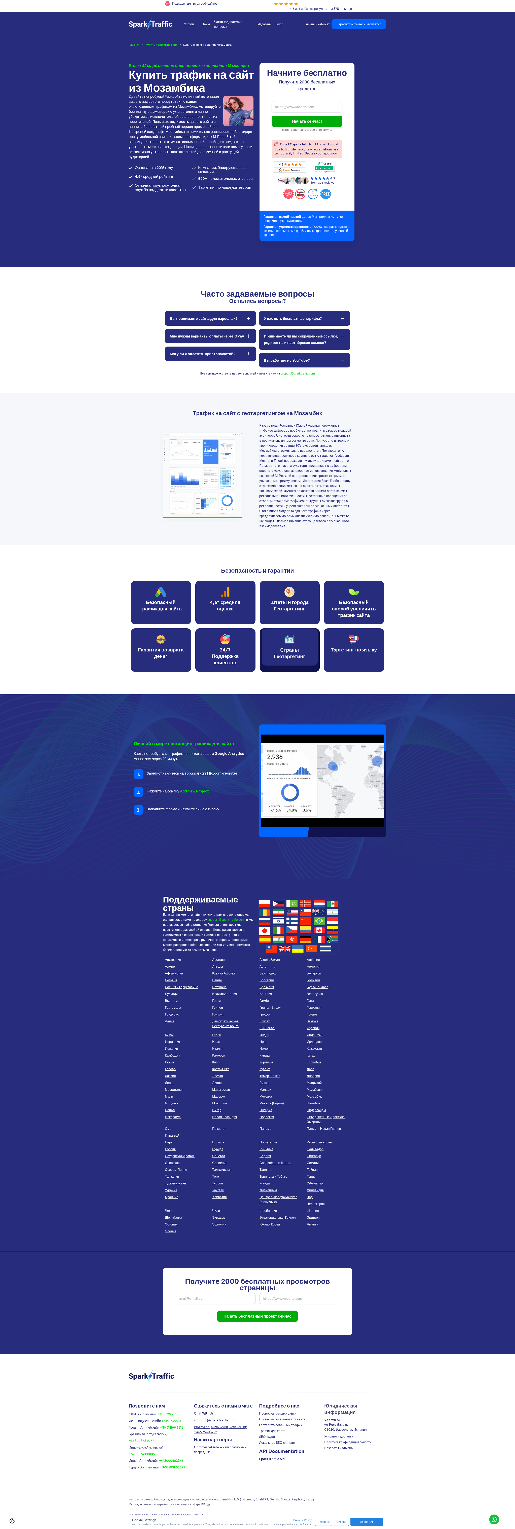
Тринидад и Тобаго (273, 1176)
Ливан (169, 1083)
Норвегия (267, 1117)
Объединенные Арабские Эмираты (326, 1119)
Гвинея (217, 1007)
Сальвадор (315, 1149)
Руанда (217, 1149)
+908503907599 (172, 1467)
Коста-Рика (220, 1069)
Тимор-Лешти (270, 1076)
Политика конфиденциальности (347, 1442)
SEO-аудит (267, 1437)
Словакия (172, 1163)
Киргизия (266, 1062)
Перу (169, 1142)
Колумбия (314, 1062)
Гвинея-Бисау (270, 1007)
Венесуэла (315, 994)
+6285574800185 (142, 1454)
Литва (264, 1083)
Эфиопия (219, 1224)
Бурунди (171, 994)
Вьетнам (171, 1001)
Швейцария (268, 1211)
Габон (216, 1035)
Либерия (313, 1076)
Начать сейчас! (307, 121)
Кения (169, 1062)
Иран (263, 1042)
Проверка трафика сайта (277, 1413)
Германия (314, 1007)
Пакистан (219, 1129)
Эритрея (313, 1217)
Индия (264, 1035)
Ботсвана (219, 987)
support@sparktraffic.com (297, 373)
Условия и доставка (338, 1436)
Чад (310, 1197)
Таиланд (266, 1170)
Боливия (313, 980)
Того (215, 1176)
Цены (206, 24)
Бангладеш (268, 973)
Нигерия (266, 1110)
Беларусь (314, 973)
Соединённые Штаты (275, 1163)
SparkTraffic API (272, 1459)
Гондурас (172, 1014)
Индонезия (315, 1035)
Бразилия (267, 987)
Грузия (312, 1014)
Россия (170, 1149)
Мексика (266, 1096)
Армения (313, 966)
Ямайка (312, 1224)
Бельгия (171, 980)
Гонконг (218, 1014)
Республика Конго (320, 1142)
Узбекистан (315, 1183)
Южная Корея (270, 1224)
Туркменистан (175, 1183)
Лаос (310, 1069)
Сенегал (218, 1156)
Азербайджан (270, 960)
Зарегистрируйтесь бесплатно (358, 24)
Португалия (268, 1142)
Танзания (172, 1176)
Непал (170, 1110)
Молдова (171, 1103)
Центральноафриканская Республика (278, 1199)
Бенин (217, 980)
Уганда (265, 1183)
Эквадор (218, 1217)
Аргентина (267, 966)
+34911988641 (171, 1421)
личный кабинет (318, 24)
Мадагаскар (221, 1090)
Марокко (218, 1096)
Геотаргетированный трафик (280, 1425)
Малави (265, 1090)
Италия (217, 1048)
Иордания (172, 1042)
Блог (279, 24)
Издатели (265, 24)
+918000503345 (171, 1461)
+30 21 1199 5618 (171, 1427)
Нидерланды (316, 1110)
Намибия (313, 1103)
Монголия (219, 1103)
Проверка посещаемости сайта (282, 1419)
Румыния (266, 1149)
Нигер (216, 1110)
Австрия (218, 960)
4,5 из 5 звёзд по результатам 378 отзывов (320, 9)
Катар (311, 1055)
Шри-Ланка (173, 1217)
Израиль (313, 1028)
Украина (171, 1190)
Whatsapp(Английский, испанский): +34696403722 (220, 1429)
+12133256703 (168, 1414)
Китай (169, 1035)
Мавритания (174, 1090)
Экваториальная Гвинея (278, 1217)
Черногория (316, 1204)
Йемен (265, 1048)
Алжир (170, 966)
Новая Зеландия (224, 1117)
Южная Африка (223, 973)
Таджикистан (222, 1170)
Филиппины (268, 1190)
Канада (265, 1055)
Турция (217, 1183)
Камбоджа (172, 1055)
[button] (190, 24)
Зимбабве (267, 1028)
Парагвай (172, 1135)
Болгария (267, 980)
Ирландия (314, 1042)
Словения (219, 1163)
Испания (171, 1048)
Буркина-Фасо (317, 987)
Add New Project (194, 791)
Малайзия (314, 1090)
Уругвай (218, 1190)
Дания (169, 1021)
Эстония (171, 1224)
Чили (216, 1211)
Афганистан (174, 973)
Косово (170, 1069)
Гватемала (173, 1007)
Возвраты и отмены (338, 1448)
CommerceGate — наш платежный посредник (220, 1449)
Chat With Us (204, 1413)
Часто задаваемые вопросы (228, 24)
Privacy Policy (302, 1520)
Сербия (265, 1156)
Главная (134, 44)
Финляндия (315, 1190)
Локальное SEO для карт (277, 1443)
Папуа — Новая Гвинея (324, 1129)
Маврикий (314, 1083)
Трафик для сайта (272, 1431)
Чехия (169, 1211)
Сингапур (314, 1156)
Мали (169, 1096)
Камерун (218, 1055)
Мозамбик (314, 1096)
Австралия (173, 960)
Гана (310, 1001)
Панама (265, 1129)
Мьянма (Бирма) (272, 1103)
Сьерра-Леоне (176, 1170)
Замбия (312, 1021)
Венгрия (266, 994)
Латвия (170, 1076)
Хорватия (219, 1197)
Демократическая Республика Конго (225, 1023)
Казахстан (314, 1048)
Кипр (215, 1062)
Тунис (311, 1176)
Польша (218, 1142)
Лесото (217, 1076)
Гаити (216, 1001)
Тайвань (313, 1170)
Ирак (216, 1042)
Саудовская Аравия (180, 1156)
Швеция (313, 1211)
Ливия (217, 1083)
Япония (170, 1231)
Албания (313, 960)
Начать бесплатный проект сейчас (257, 1316)
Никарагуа (173, 1117)
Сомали (313, 1163)
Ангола (217, 966)
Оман (169, 1129)
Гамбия (265, 1001)
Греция (265, 1014)
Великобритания (224, 994)
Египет (265, 1021)
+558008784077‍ (141, 1441)
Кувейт (265, 1069)
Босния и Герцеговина (181, 987)
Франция (171, 1197)
